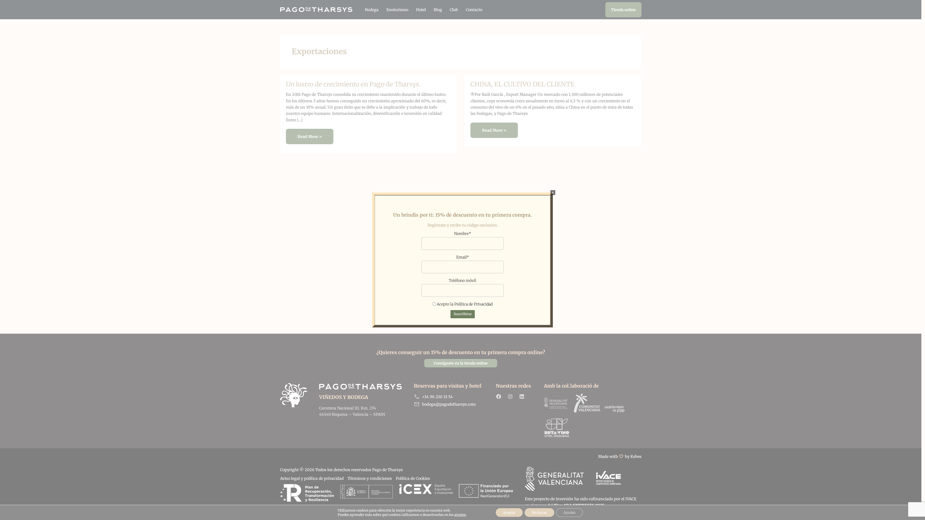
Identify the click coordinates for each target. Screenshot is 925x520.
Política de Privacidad (473, 304)
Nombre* (462, 233)
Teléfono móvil (462, 280)
